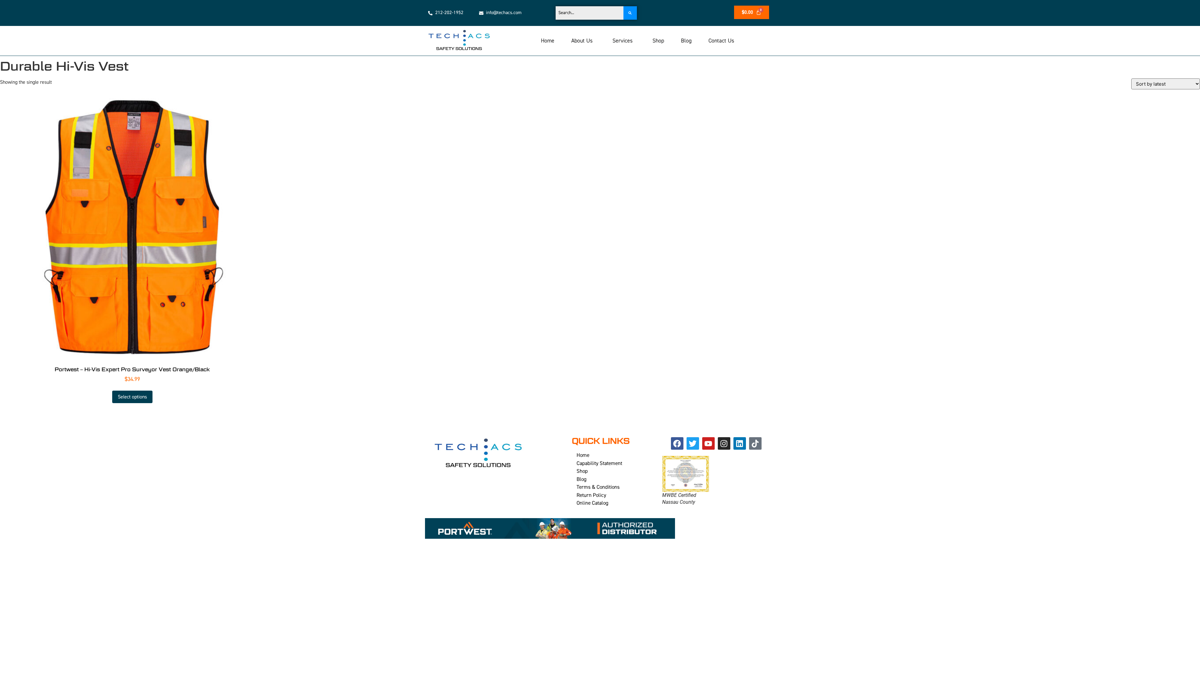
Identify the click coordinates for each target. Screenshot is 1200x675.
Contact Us (721, 40)
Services (622, 40)
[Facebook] (677, 443)
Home (547, 40)
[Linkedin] (739, 443)
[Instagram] (724, 443)
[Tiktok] (755, 443)
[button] (583, 40)
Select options (132, 397)
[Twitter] (693, 443)
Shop (658, 40)
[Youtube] (708, 443)
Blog (686, 40)
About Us (581, 40)
